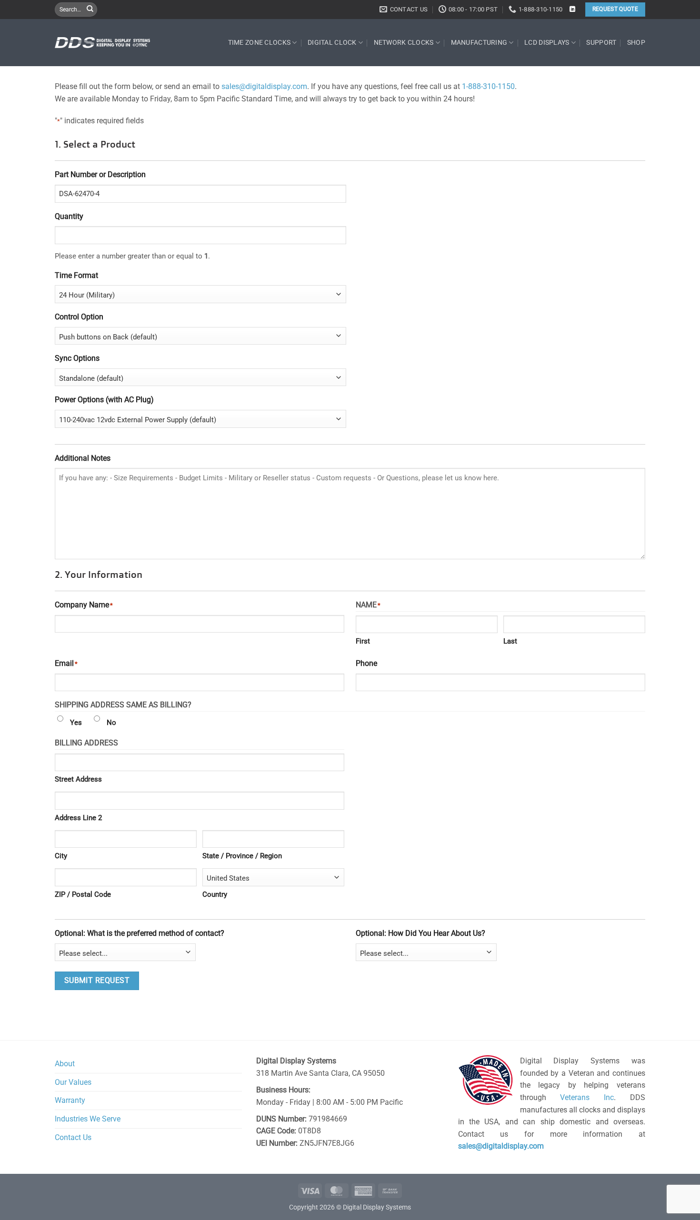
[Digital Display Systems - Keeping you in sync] (102, 42)
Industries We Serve (87, 1118)
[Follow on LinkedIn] (572, 9)
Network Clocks (404, 43)
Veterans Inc (587, 1097)
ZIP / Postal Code (83, 894)
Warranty (70, 1100)
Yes (76, 722)
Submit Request (97, 980)
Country (214, 894)
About (65, 1063)
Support (601, 43)
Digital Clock (332, 43)
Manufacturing (479, 43)
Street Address (78, 779)
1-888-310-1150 (488, 86)
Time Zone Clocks (259, 43)
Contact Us (73, 1137)
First (363, 641)
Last (510, 641)
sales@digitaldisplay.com (264, 86)
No (111, 722)
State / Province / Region (242, 856)
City (61, 856)
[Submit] (90, 9)
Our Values (73, 1082)
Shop (636, 43)
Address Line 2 (78, 817)
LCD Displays (546, 43)
